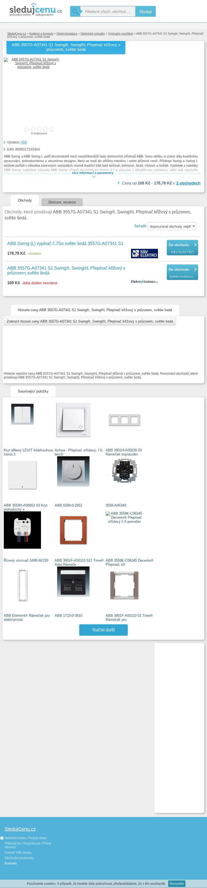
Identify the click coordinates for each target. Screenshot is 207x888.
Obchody (25, 200)
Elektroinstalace (67, 33)
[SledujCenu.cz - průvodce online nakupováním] (35, 10)
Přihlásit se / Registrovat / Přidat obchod (28, 845)
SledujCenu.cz (16, 33)
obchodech (188, 183)
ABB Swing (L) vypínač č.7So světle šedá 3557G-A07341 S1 (65, 243)
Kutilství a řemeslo (41, 33)
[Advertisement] (177, 726)
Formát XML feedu (18, 853)
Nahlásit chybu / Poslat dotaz (25, 838)
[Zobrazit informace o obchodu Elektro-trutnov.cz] (145, 282)
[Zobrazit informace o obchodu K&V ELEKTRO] (145, 254)
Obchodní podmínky (19, 858)
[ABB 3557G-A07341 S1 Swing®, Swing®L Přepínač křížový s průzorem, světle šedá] (33, 67)
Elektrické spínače (93, 33)
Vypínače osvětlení (120, 33)
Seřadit (140, 226)
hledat (146, 11)
